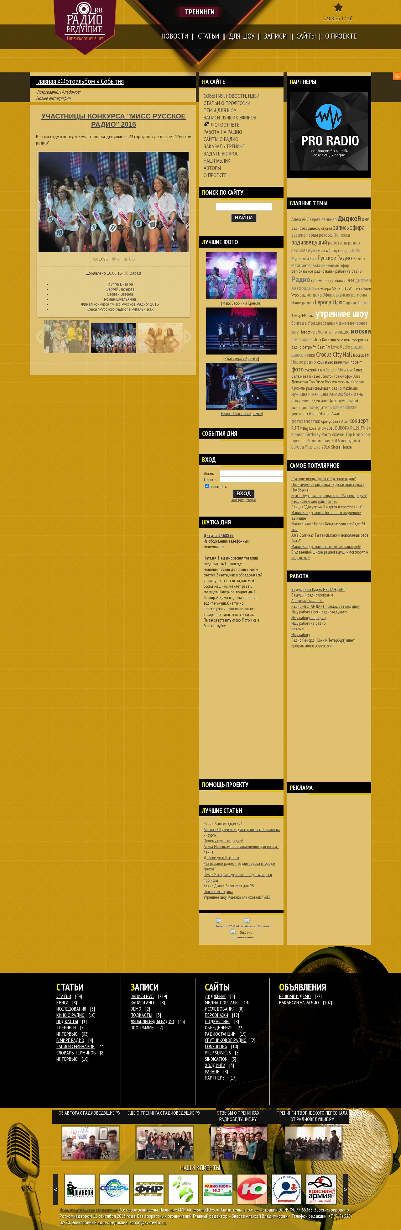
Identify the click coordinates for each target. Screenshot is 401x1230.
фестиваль (302, 339)
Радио (300, 279)
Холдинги (215, 1065)
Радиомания (335, 280)
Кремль (298, 388)
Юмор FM (299, 315)
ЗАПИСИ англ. (143, 1002)
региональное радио (307, 271)
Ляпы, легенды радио (152, 1021)
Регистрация (251, 500)
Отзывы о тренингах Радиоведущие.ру (238, 1116)
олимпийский (345, 407)
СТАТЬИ (63, 996)
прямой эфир (358, 302)
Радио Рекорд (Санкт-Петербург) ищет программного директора (323, 643)
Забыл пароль (237, 500)
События (112, 81)
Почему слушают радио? (223, 841)
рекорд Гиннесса (334, 235)
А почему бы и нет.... (307, 600)
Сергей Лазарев (120, 289)
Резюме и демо (295, 996)
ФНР (365, 219)
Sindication (216, 1059)
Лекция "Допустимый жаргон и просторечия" (326, 507)
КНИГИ (62, 1002)
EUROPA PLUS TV (350, 428)
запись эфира (349, 227)
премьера (323, 288)
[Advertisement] (241, 695)
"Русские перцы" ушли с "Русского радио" (323, 478)
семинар (329, 219)
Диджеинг (215, 996)
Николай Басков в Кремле (241, 413)
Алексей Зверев (305, 219)
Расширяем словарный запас (314, 501)
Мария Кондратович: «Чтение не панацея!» (326, 546)
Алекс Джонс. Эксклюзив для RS (229, 886)
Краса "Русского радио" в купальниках (120, 309)
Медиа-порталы (221, 1002)
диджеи (363, 280)
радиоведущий (309, 242)
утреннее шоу (341, 313)
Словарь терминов (76, 1052)
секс (333, 394)
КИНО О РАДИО (70, 1015)
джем (344, 323)
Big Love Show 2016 (318, 428)
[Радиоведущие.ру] (85, 27)
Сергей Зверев (120, 294)
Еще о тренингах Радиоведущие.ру (164, 1113)
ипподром (350, 440)
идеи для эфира (324, 400)
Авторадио (302, 288)
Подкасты (141, 1015)
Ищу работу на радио (308, 617)
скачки (338, 434)
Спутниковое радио (226, 1040)
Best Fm (323, 347)
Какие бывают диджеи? (223, 824)
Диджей (349, 218)
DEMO (136, 1009)
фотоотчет (299, 413)
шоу (356, 250)
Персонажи (216, 1015)
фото (297, 369)
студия (326, 228)
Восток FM (361, 355)
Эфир (327, 295)
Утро (295, 295)
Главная (46, 81)
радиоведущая (318, 388)
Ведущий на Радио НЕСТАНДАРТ (318, 589)
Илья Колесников (327, 340)
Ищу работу (300, 634)
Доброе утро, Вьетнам (221, 857)
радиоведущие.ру (305, 228)
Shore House (341, 447)
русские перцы (304, 235)
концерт (359, 420)
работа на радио (344, 242)
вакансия (341, 295)
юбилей (365, 288)
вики (311, 355)
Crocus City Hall (334, 354)
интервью (311, 265)
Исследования (220, 1009)
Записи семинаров (75, 1046)
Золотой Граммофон (336, 376)
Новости (305, 332)
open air (298, 440)
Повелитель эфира (218, 891)
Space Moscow (339, 369)
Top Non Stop (357, 434)
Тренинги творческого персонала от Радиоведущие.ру (312, 1116)
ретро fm (309, 347)
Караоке (357, 382)
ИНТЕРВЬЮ (67, 1034)
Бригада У (300, 323)
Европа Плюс (330, 302)
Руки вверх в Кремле (241, 358)
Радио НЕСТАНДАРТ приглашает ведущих (325, 606)
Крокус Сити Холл (334, 421)
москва (361, 331)
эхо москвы (340, 382)
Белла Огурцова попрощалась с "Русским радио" (329, 495)
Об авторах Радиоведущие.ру (89, 1113)
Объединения (218, 1027)
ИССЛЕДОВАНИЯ (71, 1009)
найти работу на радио (343, 271)
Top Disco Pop (320, 382)
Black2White (348, 288)
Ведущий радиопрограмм (312, 595)
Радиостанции (220, 1034)
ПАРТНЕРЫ (215, 1078)
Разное (212, 1071)
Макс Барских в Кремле (241, 303)
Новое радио (303, 362)
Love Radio (340, 347)
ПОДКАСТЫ (67, 1021)
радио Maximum (344, 388)
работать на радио (331, 332)
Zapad (135, 273)
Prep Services (218, 1052)
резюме (297, 629)
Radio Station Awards (326, 413)
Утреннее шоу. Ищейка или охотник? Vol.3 (237, 897)
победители (320, 407)
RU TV (296, 428)
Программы (142, 1027)
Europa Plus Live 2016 (310, 447)
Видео (314, 376)
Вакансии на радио (299, 1002)
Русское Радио (335, 258)
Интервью (67, 1059)
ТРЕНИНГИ (66, 1027)
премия (318, 280)
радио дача (310, 295)
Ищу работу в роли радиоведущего (319, 612)
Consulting (216, 1046)
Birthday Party (318, 434)
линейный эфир (335, 265)
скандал (344, 250)
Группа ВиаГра (120, 284)
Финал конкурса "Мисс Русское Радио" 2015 (120, 304)
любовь (345, 394)
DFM (350, 280)
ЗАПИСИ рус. (142, 996)
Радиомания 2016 (323, 440)
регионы (359, 295)
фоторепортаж (305, 421)
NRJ (334, 288)
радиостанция (324, 323)
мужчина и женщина (309, 394)
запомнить (218, 486)
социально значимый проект (339, 362)
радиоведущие (305, 250)
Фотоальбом (77, 81)
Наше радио (302, 302)
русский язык (315, 370)
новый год (329, 250)
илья (311, 315)
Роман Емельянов (120, 299)
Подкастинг (217, 1021)
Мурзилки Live (304, 258)
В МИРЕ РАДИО (70, 1040)
